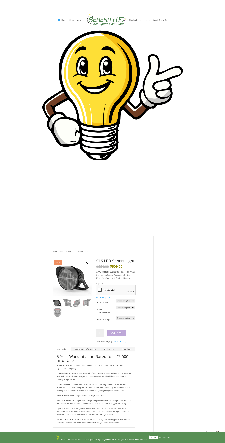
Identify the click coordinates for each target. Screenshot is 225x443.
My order (80, 20)
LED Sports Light (65, 251)
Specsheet (126, 349)
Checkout (133, 20)
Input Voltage (103, 319)
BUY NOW (112, 167)
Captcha (100, 283)
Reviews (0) (109, 349)
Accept (154, 437)
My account (145, 20)
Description (62, 349)
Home (64, 20)
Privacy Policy (164, 437)
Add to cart (117, 333)
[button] (87, 263)
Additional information (85, 349)
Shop (71, 20)
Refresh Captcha (103, 297)
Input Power (103, 302)
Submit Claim (158, 20)
